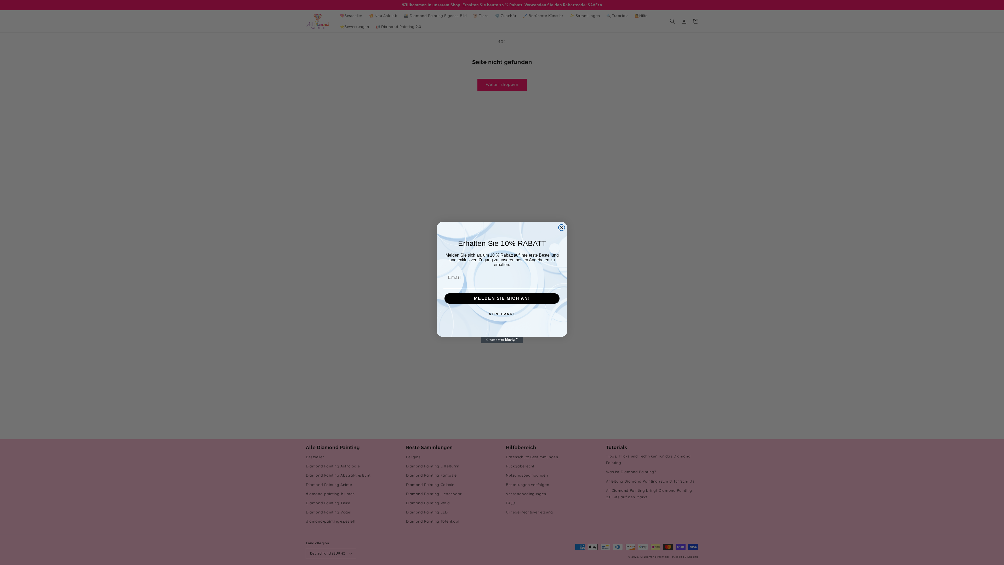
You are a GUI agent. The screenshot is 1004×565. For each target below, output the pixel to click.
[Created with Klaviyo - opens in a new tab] (502, 340)
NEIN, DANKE (502, 314)
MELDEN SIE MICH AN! (502, 298)
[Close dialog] (561, 227)
